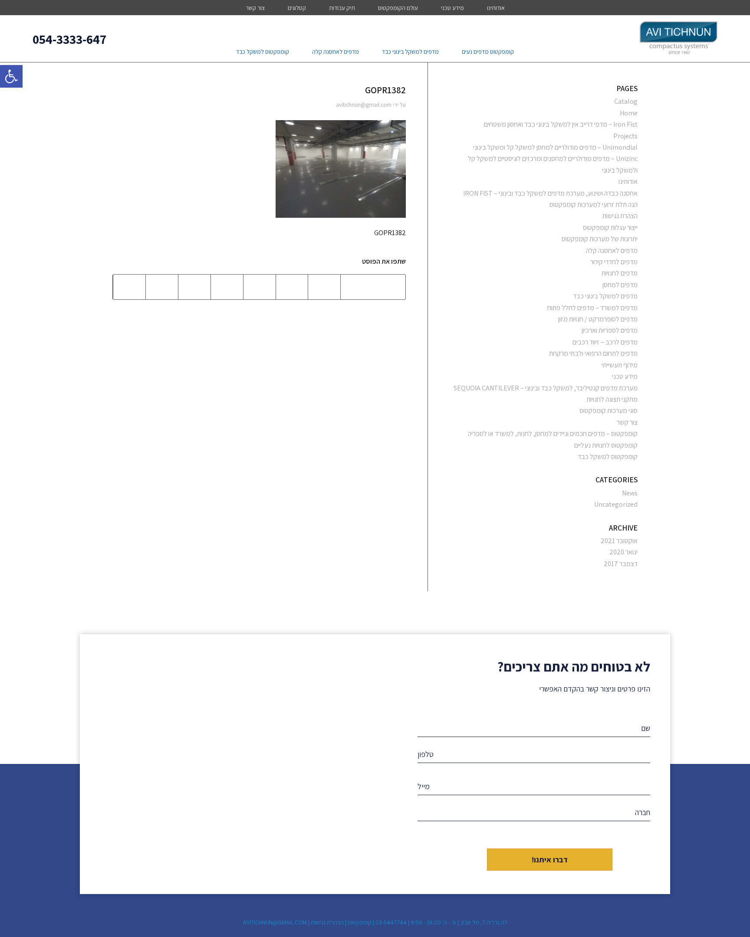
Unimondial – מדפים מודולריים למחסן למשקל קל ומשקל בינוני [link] (555, 147)
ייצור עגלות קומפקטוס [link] (610, 227)
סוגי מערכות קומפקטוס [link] (608, 410)
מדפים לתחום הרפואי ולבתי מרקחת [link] (593, 353)
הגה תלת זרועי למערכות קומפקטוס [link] (593, 204)
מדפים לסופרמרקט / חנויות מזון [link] (598, 319)
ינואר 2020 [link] (623, 552)
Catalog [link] (626, 101)
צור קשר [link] (255, 8)
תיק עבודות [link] (342, 8)
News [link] (630, 493)
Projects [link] (625, 136)
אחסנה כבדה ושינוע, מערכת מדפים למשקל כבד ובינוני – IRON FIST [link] (550, 193)
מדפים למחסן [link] (620, 284)
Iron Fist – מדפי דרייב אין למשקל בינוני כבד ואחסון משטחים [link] (561, 124)
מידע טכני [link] (452, 8)
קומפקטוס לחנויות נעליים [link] (606, 445)
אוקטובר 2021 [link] (619, 540)
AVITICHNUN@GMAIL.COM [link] (275, 922)
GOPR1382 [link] (385, 90)
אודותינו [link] (496, 8)
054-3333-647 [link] (69, 39)
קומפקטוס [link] (360, 922)
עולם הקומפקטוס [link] (398, 8)
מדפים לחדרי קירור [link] (614, 261)
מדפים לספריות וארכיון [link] (610, 330)
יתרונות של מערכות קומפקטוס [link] (600, 238)
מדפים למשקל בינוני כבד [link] (410, 52)
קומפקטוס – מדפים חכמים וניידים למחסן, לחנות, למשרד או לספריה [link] (553, 433)
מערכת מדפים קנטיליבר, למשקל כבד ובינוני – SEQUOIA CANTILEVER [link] (546, 388)
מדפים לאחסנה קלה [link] (335, 52)
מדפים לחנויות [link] (620, 273)
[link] (11, 76)
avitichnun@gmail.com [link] (363, 104)
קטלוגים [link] (297, 8)
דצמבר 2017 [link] (621, 563)
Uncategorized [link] (616, 504)
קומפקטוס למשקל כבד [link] (262, 52)
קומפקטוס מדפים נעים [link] (488, 52)
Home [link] (629, 113)
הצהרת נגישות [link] (620, 215)
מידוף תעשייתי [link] (620, 365)
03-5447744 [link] (391, 922)
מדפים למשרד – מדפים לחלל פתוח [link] (592, 307)
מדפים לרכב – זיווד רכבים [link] (605, 342)
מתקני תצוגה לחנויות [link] (612, 399)
